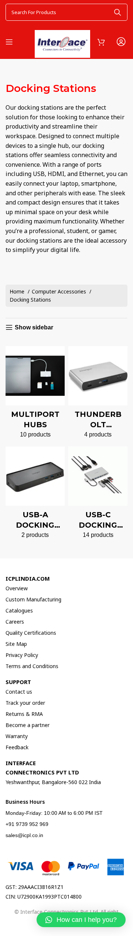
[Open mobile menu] (9, 41)
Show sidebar (34, 327)
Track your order (25, 702)
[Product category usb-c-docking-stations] (97, 495)
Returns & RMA (24, 713)
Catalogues (19, 610)
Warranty (17, 736)
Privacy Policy (22, 654)
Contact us (19, 691)
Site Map (16, 643)
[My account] (120, 41)
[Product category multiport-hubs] (35, 394)
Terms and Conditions (32, 666)
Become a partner (28, 724)
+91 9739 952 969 (27, 824)
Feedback (17, 747)
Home (18, 291)
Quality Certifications (31, 632)
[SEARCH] (117, 12)
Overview (17, 588)
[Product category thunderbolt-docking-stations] (97, 394)
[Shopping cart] (101, 41)
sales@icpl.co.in (24, 835)
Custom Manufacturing (33, 599)
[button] (81, 919)
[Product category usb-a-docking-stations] (35, 495)
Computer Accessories (60, 291)
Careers (15, 621)
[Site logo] (62, 40)
